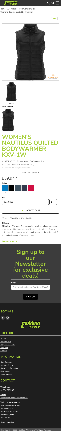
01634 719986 (7, 390)
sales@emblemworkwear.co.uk (14, 397)
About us (4, 347)
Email (13, 282)
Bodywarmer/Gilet (26, 9)
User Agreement (7, 362)
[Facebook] (3, 318)
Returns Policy (6, 365)
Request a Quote (7, 344)
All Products (12, 9)
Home (2, 9)
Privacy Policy (6, 374)
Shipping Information (9, 368)
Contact (3, 350)
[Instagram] (7, 318)
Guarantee (4, 371)
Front (11, 103)
